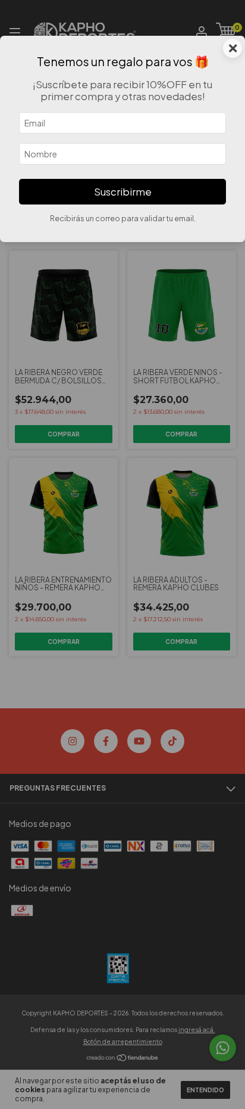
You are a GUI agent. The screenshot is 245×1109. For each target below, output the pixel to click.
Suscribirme (123, 191)
